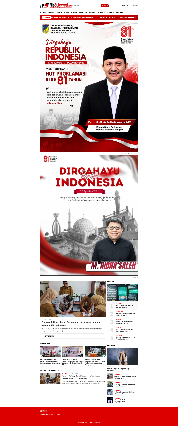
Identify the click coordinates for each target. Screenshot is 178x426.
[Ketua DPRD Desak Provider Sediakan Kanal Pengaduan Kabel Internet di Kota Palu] (95, 351)
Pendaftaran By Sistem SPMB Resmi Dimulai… (126, 314)
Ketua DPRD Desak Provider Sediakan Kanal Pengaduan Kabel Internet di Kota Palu (95, 361)
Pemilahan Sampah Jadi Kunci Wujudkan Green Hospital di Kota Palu (98, 17)
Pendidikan (119, 311)
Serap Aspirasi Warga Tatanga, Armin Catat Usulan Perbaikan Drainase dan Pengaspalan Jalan (72, 362)
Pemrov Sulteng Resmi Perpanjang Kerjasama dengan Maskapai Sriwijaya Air (71, 324)
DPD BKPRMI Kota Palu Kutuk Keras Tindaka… (124, 385)
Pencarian (105, 6)
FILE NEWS (65, 374)
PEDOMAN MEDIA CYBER (47, 414)
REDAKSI (58, 414)
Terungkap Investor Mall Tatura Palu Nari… (124, 330)
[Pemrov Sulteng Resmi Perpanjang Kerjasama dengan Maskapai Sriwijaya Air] (73, 299)
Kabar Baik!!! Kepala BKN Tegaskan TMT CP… (124, 322)
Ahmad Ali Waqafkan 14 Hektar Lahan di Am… (125, 377)
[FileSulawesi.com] (56, 5)
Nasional (119, 319)
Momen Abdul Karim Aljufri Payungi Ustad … (123, 401)
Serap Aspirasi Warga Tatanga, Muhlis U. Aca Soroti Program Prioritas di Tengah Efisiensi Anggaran (50, 362)
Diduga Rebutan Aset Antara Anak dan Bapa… (126, 338)
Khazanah (110, 367)
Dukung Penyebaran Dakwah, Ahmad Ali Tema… (124, 393)
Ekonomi (118, 327)
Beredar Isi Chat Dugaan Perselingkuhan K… (124, 306)
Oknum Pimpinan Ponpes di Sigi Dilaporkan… (118, 369)
